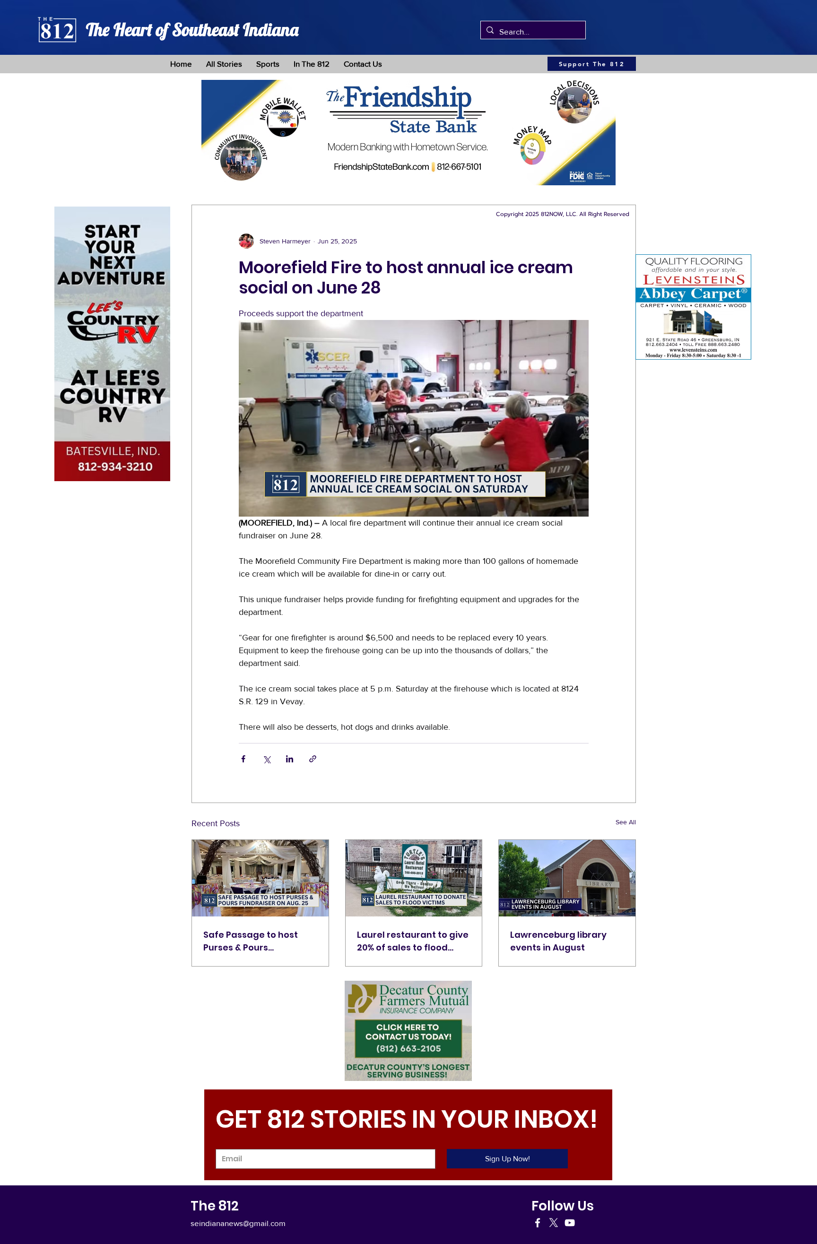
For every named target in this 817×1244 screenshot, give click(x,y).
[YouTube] (570, 1223)
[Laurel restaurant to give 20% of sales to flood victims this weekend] (414, 878)
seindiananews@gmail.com (238, 1222)
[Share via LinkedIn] (289, 758)
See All (626, 822)
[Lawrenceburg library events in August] (567, 878)
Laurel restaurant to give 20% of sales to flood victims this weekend (413, 941)
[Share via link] (312, 758)
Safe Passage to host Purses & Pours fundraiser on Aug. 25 (251, 941)
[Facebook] (537, 1223)
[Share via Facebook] (243, 758)
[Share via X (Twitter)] (266, 758)
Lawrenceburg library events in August (558, 941)
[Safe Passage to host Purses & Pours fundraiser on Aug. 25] (260, 878)
